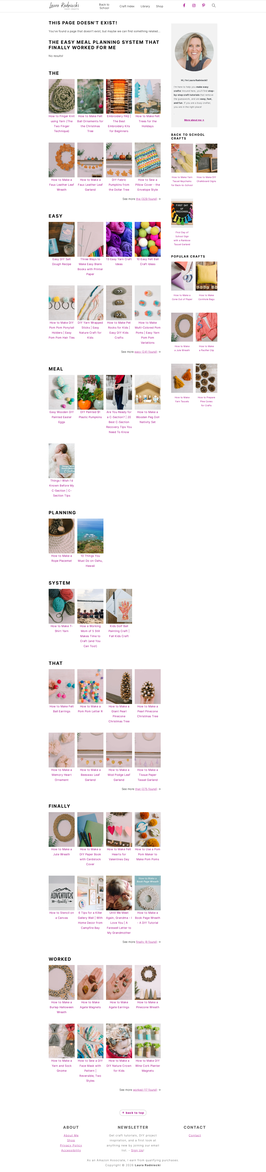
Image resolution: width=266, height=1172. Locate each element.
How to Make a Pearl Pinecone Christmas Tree (147, 711)
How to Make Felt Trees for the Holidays (148, 121)
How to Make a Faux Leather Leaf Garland (90, 184)
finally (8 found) (146, 941)
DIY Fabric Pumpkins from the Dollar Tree (119, 184)
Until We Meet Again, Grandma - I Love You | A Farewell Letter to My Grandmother (119, 922)
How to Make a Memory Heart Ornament (61, 774)
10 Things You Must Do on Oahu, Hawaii (90, 560)
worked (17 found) (145, 1089)
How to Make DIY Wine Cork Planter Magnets (147, 1065)
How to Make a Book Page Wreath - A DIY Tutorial (147, 917)
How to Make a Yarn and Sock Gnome (61, 1065)
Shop (159, 6)
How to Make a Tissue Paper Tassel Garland (147, 774)
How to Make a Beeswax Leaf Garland (90, 774)
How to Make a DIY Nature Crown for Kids (119, 1065)
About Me (71, 1135)
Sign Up (137, 1150)
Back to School (104, 6)
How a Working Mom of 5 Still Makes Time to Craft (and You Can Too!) (90, 636)
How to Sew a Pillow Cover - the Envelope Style (147, 184)
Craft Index (127, 6)
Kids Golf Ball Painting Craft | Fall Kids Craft (119, 631)
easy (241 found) (146, 351)
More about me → (194, 120)
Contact (195, 1135)
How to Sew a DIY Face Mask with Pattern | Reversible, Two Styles (90, 1070)
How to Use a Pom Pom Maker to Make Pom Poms (147, 854)
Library (145, 6)
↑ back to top (133, 1112)
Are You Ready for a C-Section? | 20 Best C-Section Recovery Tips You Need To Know (119, 422)
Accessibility (71, 1150)
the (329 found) (146, 198)
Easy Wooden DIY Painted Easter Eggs (62, 417)
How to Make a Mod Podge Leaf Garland (119, 774)
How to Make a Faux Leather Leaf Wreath (61, 184)
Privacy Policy (71, 1145)
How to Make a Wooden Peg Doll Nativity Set (147, 417)
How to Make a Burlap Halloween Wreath (62, 1007)
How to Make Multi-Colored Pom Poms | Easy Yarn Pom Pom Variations (148, 332)
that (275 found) (146, 789)
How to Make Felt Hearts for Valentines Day (119, 854)
